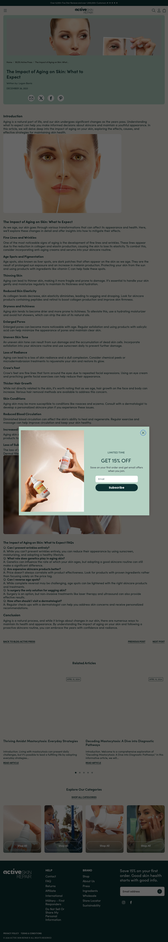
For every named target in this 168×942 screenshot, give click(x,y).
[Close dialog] (143, 433)
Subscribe (116, 487)
